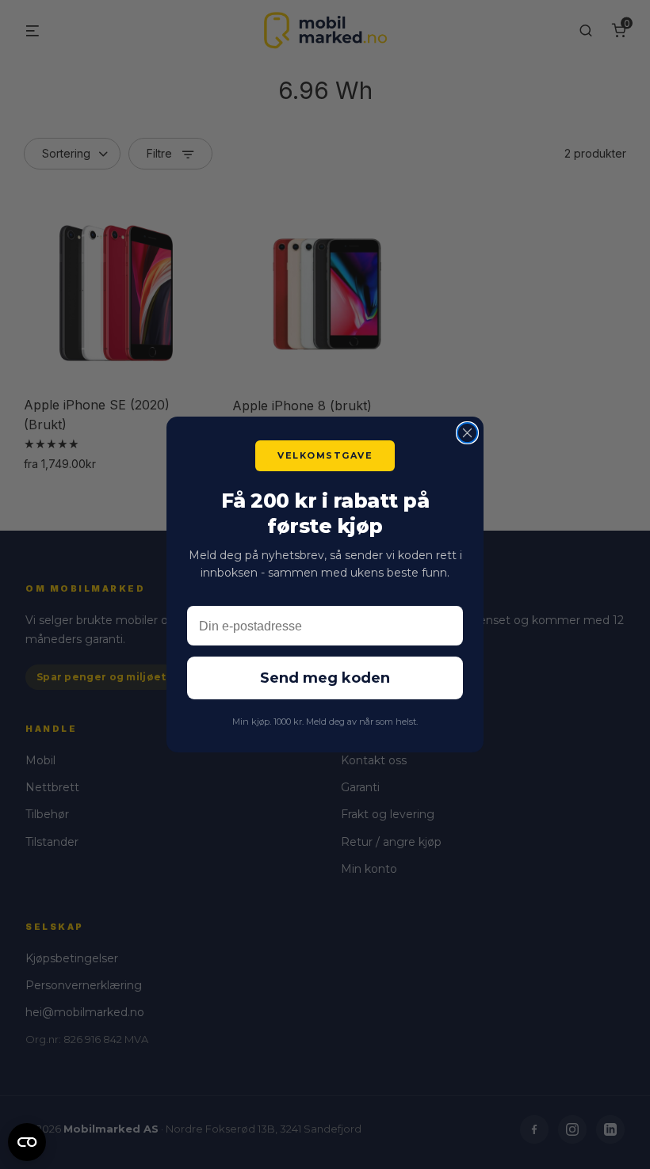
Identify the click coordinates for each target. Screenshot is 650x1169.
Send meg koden (325, 678)
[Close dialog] (467, 433)
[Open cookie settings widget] (27, 1139)
